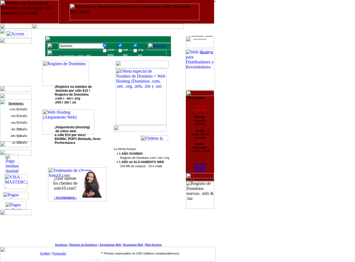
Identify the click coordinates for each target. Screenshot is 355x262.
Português (59, 253)
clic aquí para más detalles (200, 167)
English (45, 253)
